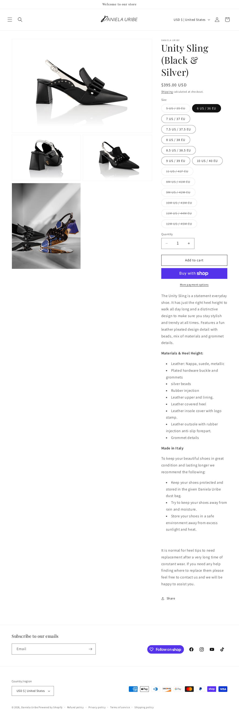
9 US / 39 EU (175, 161)
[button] (10, 19)
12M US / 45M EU (181, 224)
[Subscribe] (90, 649)
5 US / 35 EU (178, 109)
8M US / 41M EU (180, 182)
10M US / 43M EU (181, 203)
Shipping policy (144, 707)
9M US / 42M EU (180, 193)
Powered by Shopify (51, 707)
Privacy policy (97, 707)
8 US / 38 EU (175, 140)
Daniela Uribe (29, 707)
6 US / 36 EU (206, 108)
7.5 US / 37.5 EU (178, 129)
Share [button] (171, 598)
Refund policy (75, 707)
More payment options (194, 284)
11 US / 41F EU (179, 172)
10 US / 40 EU (207, 161)
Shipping (167, 91)
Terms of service (120, 707)
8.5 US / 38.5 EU (178, 150)
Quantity (167, 234)
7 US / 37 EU (175, 119)
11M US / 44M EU (181, 214)
